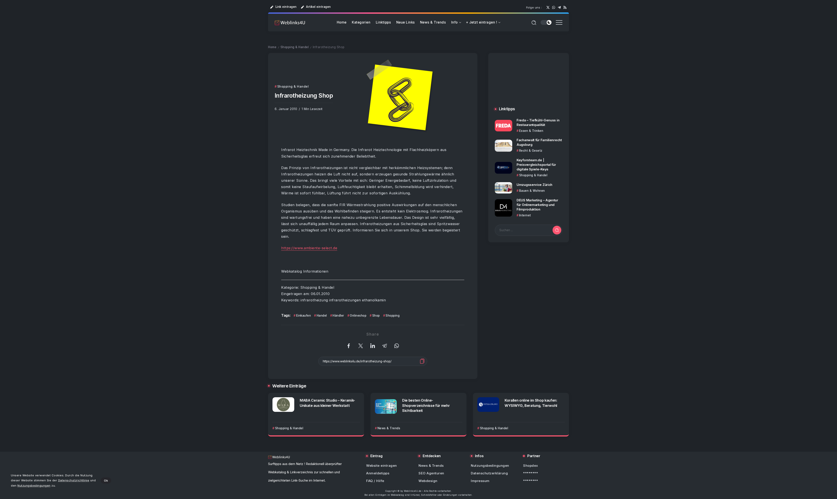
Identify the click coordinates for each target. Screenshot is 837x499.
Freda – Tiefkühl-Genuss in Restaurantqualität (538, 122)
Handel (322, 315)
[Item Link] (503, 125)
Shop (376, 315)
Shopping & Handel (295, 47)
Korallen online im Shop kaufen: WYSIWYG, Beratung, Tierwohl (531, 402)
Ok (106, 480)
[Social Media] (548, 7)
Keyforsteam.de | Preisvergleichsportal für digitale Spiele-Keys (536, 164)
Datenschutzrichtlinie (73, 480)
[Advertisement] (528, 84)
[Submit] (557, 230)
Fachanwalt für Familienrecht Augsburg (539, 142)
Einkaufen (303, 315)
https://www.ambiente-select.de (309, 248)
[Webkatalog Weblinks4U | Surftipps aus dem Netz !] (290, 22)
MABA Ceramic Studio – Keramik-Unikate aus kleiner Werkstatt (327, 402)
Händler (338, 315)
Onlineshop (358, 315)
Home (272, 47)
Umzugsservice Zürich (534, 185)
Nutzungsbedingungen (34, 485)
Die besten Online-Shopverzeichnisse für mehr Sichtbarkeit (426, 405)
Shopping (393, 315)
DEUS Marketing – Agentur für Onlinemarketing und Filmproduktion (537, 204)
